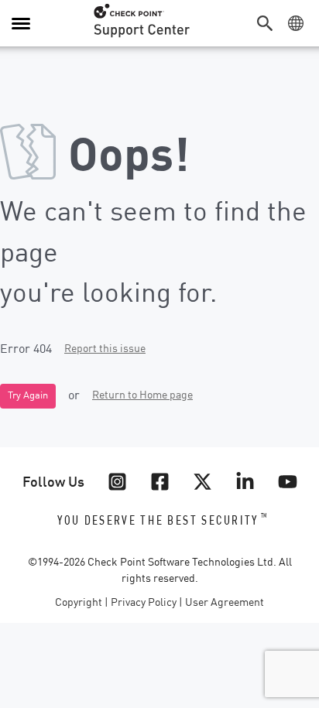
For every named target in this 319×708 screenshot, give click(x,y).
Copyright (78, 602)
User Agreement (224, 602)
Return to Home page (142, 395)
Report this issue (105, 349)
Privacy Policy (144, 602)
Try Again (28, 396)
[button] (268, 23)
